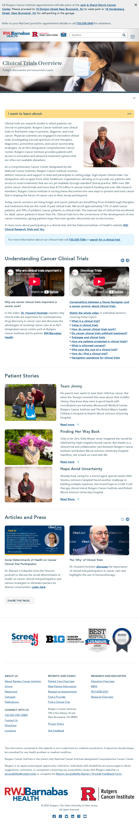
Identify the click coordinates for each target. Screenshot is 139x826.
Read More (67, 499)
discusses (102, 567)
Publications (12, 702)
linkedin (72, 816)
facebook (54, 816)
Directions (11, 725)
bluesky (66, 816)
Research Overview (102, 697)
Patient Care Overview (61, 681)
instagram (78, 816)
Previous (122, 261)
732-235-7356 (77, 240)
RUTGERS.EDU (99, 691)
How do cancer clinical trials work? (94, 329)
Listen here (38, 587)
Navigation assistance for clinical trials (96, 358)
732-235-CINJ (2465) (16, 715)
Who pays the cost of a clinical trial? (94, 350)
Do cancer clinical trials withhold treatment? (99, 333)
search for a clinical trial (105, 240)
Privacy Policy (56, 724)
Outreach (10, 697)
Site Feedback (56, 730)
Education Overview (102, 681)
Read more (67, 424)
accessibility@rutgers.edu (20, 774)
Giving (8, 686)
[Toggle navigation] (133, 36)
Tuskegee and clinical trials (88, 337)
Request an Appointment (62, 691)
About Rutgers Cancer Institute (23, 681)
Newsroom (11, 691)
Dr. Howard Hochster (35, 313)
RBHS (94, 686)
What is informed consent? (88, 345)
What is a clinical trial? (86, 321)
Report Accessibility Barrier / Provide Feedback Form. (89, 774)
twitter (60, 816)
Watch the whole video (84, 313)
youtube (85, 816)
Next (127, 261)
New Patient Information (62, 686)
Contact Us (11, 720)
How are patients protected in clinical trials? (99, 341)
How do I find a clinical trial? (90, 354)
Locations (10, 730)
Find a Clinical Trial (59, 702)
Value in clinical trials (85, 325)
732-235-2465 (84, 23)
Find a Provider (57, 697)
